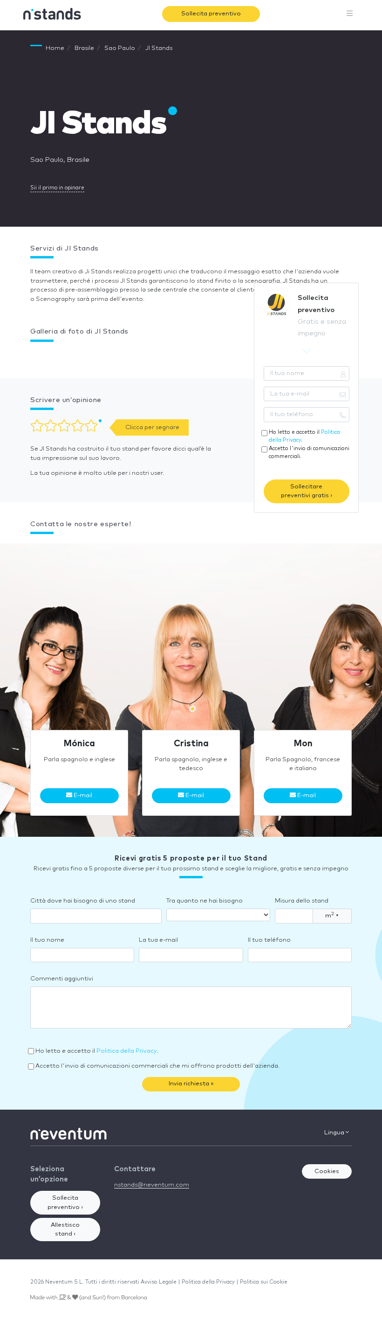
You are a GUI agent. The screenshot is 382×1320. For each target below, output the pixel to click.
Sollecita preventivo (211, 14)
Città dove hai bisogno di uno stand (82, 901)
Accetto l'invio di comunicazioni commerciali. (309, 452)
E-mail (82, 795)
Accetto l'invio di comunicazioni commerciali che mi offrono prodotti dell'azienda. (157, 1066)
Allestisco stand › (65, 1229)
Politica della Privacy (126, 1051)
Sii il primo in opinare (57, 187)
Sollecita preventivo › (65, 1202)
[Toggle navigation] (350, 14)
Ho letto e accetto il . (304, 436)
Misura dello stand (301, 901)
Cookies (326, 1171)
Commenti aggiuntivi (61, 979)
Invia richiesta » (191, 1084)
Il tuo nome (47, 940)
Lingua (335, 1133)
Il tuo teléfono (269, 940)
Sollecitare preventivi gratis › (306, 491)
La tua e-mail (158, 940)
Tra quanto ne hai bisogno (204, 901)
